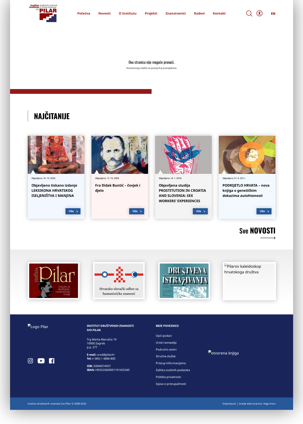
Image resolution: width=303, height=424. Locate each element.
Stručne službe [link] (166, 356)
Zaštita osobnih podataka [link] (173, 370)
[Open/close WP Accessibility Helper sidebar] (259, 13)
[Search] (249, 13)
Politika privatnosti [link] (168, 377)
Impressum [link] (229, 403)
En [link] (273, 13)
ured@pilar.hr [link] (106, 355)
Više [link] (71, 211)
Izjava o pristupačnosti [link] (171, 384)
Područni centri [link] (166, 349)
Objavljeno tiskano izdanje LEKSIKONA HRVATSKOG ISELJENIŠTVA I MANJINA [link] (54, 190)
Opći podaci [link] (164, 336)
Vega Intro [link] (269, 403)
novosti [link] (257, 231)
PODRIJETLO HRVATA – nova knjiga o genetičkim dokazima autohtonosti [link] (246, 190)
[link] (43, 13)
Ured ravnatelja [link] (166, 343)
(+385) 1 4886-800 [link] (103, 358)
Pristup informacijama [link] (171, 363)
